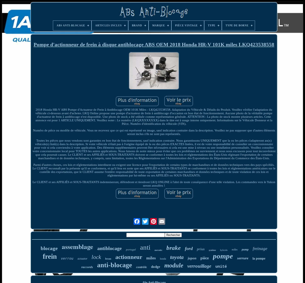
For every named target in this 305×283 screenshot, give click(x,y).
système (212, 250)
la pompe (259, 258)
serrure (242, 258)
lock (96, 257)
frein (50, 256)
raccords (87, 267)
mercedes (158, 250)
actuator (82, 258)
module (173, 265)
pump (245, 249)
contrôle (141, 267)
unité (221, 266)
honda (163, 258)
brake (173, 247)
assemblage (77, 246)
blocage (49, 248)
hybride (224, 250)
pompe (223, 256)
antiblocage (109, 248)
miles (151, 258)
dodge (155, 267)
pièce (204, 258)
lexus (108, 258)
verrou (67, 258)
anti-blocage (114, 265)
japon (192, 258)
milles (235, 249)
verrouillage (199, 266)
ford (189, 248)
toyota (177, 257)
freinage (260, 248)
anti (145, 247)
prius (201, 249)
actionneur (128, 257)
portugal (131, 249)
